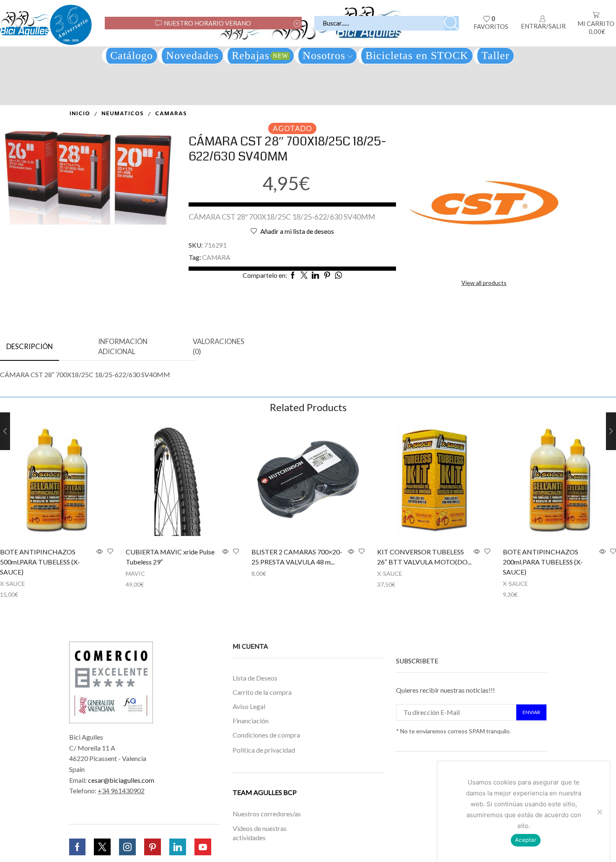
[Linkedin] (177, 847)
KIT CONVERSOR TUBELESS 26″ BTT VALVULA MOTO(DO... (424, 557)
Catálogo (131, 55)
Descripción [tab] (29, 346)
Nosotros (324, 55)
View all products (484, 282)
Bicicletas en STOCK (416, 55)
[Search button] (451, 23)
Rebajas (260, 55)
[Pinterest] (152, 847)
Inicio (80, 113)
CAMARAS (171, 113)
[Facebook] (77, 847)
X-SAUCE (12, 583)
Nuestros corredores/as (267, 814)
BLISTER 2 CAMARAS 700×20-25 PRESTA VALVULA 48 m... (296, 557)
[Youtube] (202, 847)
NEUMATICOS (122, 113)
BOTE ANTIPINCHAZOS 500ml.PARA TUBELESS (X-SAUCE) (40, 562)
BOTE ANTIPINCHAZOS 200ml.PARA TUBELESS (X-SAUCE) (543, 562)
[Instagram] (127, 847)
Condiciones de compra (266, 735)
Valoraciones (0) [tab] (218, 346)
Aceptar (525, 839)
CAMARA (216, 257)
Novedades (192, 55)
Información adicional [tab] (123, 346)
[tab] (29, 347)
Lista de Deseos (255, 678)
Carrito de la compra (262, 692)
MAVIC (135, 573)
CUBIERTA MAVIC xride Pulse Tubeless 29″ (170, 557)
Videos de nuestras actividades (260, 833)
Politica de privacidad (264, 749)
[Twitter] (102, 847)
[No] (599, 812)
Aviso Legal (249, 706)
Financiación (251, 721)
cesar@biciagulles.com (121, 780)
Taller (495, 55)
